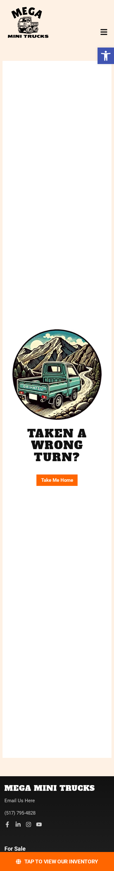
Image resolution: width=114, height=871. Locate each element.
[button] (106, 56)
